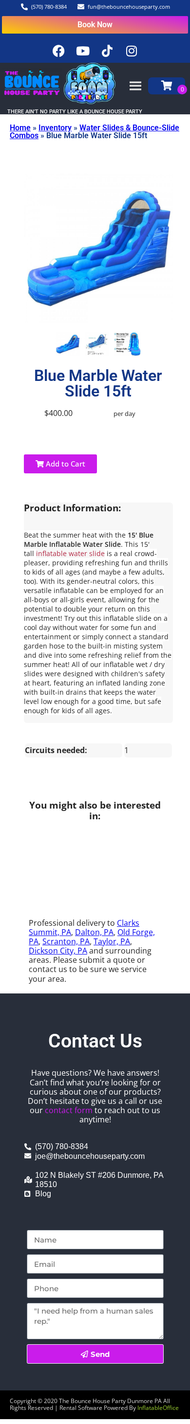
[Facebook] (58, 50)
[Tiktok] (107, 50)
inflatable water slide (70, 553)
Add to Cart (64, 464)
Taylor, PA (112, 941)
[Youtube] (83, 50)
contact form (69, 1110)
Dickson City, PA (58, 950)
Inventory (55, 127)
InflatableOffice (158, 1408)
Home (20, 127)
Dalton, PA (94, 932)
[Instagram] (131, 50)
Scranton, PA (66, 941)
